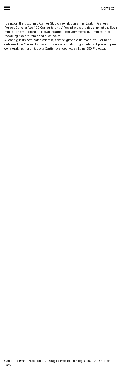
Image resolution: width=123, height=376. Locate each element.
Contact (107, 8)
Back (7, 365)
